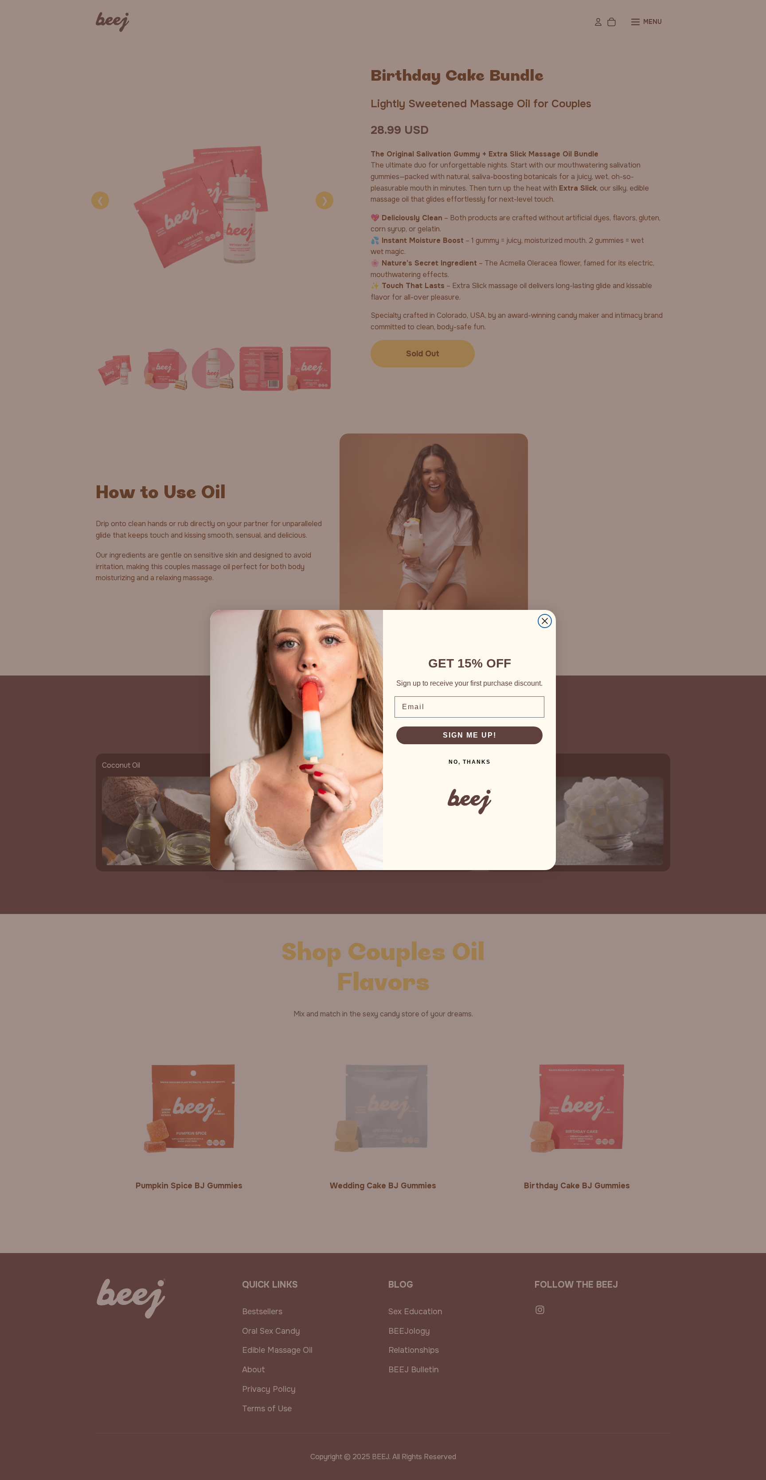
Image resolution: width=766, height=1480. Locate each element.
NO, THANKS (470, 762)
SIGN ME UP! (469, 735)
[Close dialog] (544, 621)
